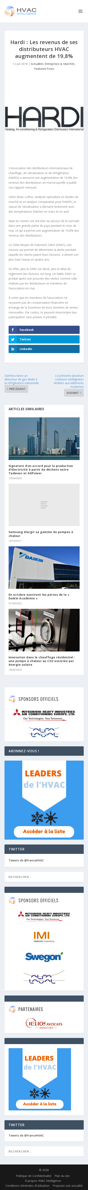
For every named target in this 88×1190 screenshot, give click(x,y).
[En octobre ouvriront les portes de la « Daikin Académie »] (44, 567)
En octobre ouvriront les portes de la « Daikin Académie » (39, 596)
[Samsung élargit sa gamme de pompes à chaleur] (44, 505)
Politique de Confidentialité (33, 1176)
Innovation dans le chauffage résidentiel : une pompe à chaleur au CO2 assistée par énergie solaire (42, 661)
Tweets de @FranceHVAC (26, 860)
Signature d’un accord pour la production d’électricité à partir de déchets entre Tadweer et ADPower (41, 469)
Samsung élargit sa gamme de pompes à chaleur (41, 534)
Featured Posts (44, 69)
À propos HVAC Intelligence (43, 1181)
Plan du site (62, 1176)
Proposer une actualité (68, 1186)
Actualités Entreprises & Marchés (53, 64)
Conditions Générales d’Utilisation (27, 1186)
